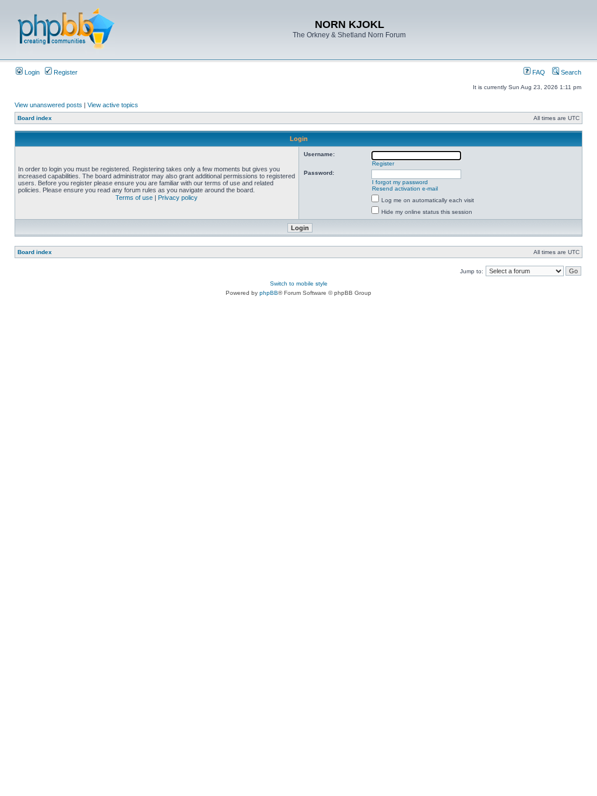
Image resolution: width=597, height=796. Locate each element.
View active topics (112, 104)
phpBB (268, 293)
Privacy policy (178, 197)
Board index (34, 118)
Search (570, 72)
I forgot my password (400, 182)
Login (31, 72)
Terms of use (134, 197)
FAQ (538, 72)
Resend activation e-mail (405, 188)
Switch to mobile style (299, 283)
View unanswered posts (48, 104)
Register (65, 72)
